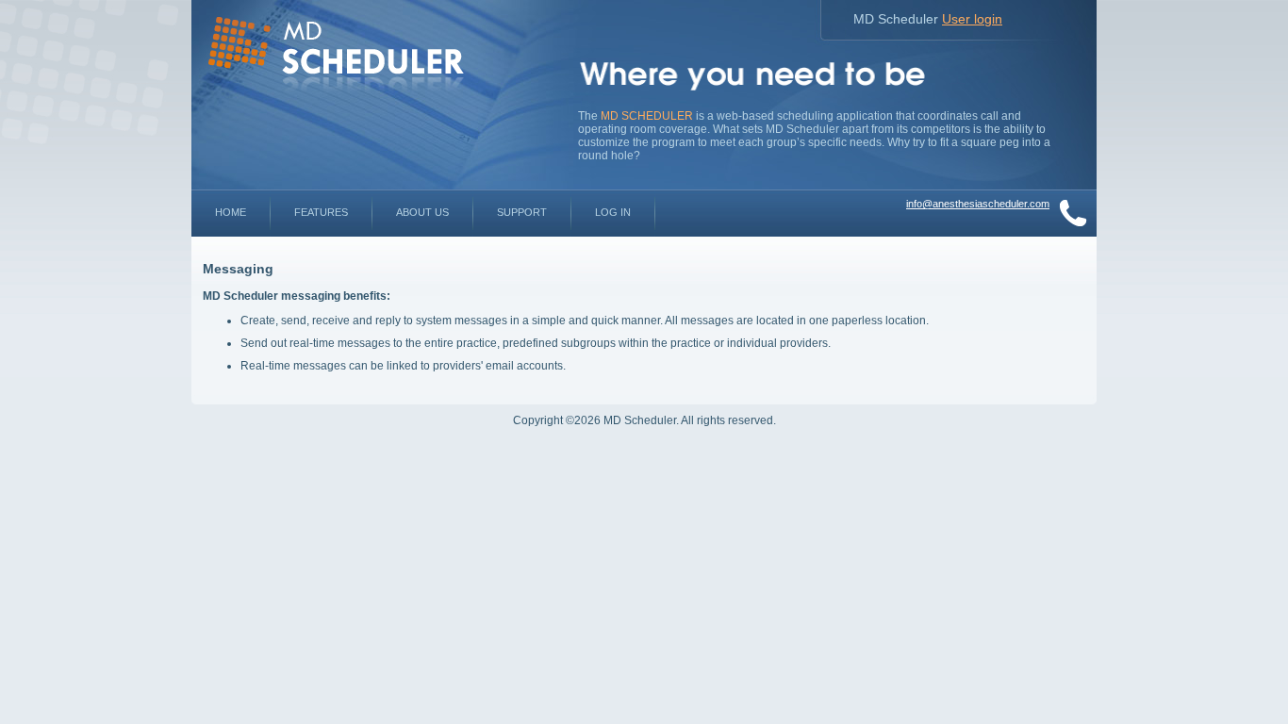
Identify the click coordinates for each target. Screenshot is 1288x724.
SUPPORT (522, 212)
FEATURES (321, 212)
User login (972, 18)
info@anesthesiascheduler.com (977, 203)
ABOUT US (422, 212)
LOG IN (613, 212)
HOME (230, 212)
